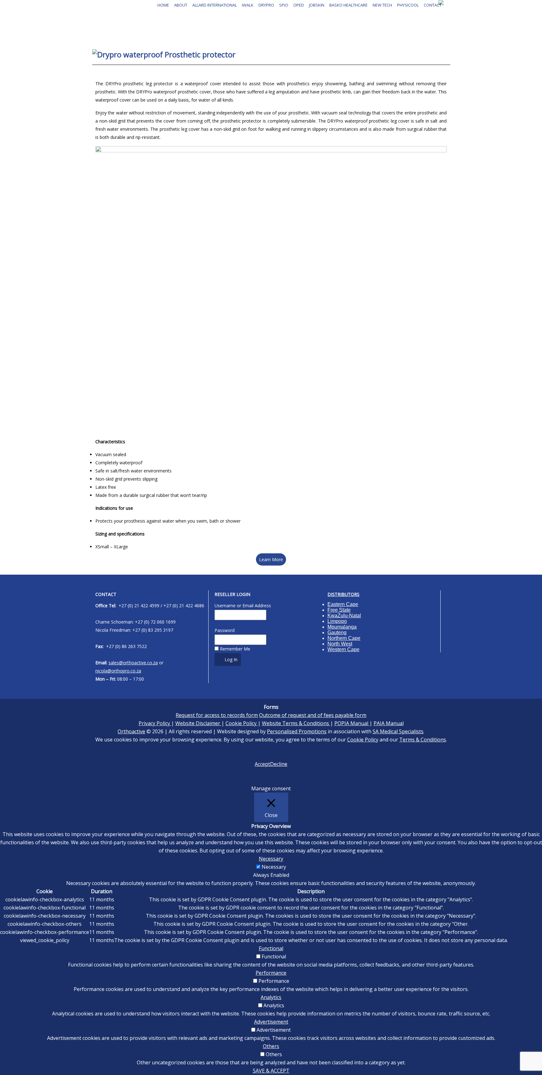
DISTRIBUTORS (343, 594)
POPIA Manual (351, 723)
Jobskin (316, 5)
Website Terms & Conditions (296, 723)
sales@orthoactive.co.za (133, 663)
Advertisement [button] (271, 1021)
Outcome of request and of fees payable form (312, 715)
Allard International (214, 5)
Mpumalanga (342, 627)
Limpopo (337, 621)
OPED (298, 5)
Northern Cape (343, 638)
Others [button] (271, 1046)
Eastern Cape (342, 604)
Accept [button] (262, 764)
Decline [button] (278, 764)
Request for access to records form (217, 715)
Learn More (271, 559)
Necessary (274, 866)
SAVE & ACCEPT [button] (271, 1070)
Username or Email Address (243, 606)
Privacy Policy (155, 723)
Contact (433, 5)
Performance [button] (271, 972)
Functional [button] (271, 948)
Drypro (266, 5)
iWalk (247, 5)
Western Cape (343, 649)
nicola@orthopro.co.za (118, 671)
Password (225, 630)
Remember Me (234, 649)
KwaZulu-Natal (344, 615)
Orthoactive (131, 731)
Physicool (408, 5)
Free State (339, 610)
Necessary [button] (271, 858)
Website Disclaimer (198, 723)
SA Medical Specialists (398, 731)
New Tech (382, 5)
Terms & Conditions (422, 739)
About (180, 5)
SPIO (283, 5)
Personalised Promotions (297, 731)
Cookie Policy (242, 723)
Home (163, 5)
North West (339, 643)
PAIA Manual (389, 723)
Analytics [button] (271, 997)
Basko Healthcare (348, 5)
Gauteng (337, 632)
